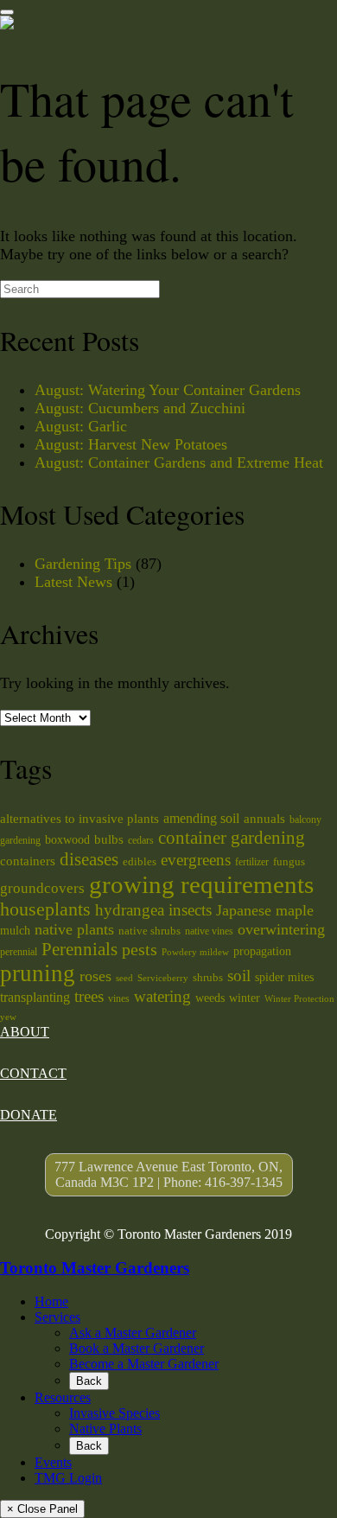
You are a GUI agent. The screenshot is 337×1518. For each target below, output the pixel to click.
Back (89, 1380)
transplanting (35, 997)
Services (57, 1317)
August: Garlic (81, 426)
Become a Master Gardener (144, 1363)
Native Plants (105, 1428)
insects (190, 910)
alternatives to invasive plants (79, 818)
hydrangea (129, 910)
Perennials (79, 949)
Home (51, 1301)
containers (27, 860)
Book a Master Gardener (136, 1348)
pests (139, 949)
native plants (74, 929)
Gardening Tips (83, 563)
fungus (289, 861)
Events (53, 1462)
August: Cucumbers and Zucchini (140, 408)
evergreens (196, 860)
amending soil (201, 818)
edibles (139, 861)
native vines (209, 931)
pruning (37, 973)
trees (89, 996)
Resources (63, 1397)
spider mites (284, 977)
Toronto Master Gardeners (94, 1268)
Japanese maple (265, 910)
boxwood (67, 839)
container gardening (231, 837)
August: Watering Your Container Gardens (168, 390)
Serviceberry (162, 978)
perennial (18, 952)
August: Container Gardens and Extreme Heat (179, 462)
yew (8, 1017)
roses (95, 976)
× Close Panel (42, 1508)
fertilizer (252, 862)
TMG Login (68, 1477)
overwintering (281, 929)
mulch (15, 930)
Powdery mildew (195, 952)
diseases (89, 859)
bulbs (109, 839)
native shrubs (149, 930)
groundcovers (42, 888)
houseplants (45, 909)
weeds (210, 998)
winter (244, 998)
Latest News (73, 581)
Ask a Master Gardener (132, 1332)
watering (162, 996)
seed (124, 978)
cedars (141, 840)
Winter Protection (299, 999)
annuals (264, 818)
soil (239, 975)
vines (119, 998)
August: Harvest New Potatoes (131, 444)
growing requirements (201, 884)
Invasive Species (114, 1413)
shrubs (208, 977)
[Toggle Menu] (7, 12)
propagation (262, 951)
